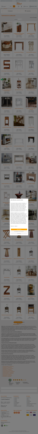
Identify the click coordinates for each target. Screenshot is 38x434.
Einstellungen (19, 233)
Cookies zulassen (19, 229)
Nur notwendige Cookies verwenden (19, 231)
